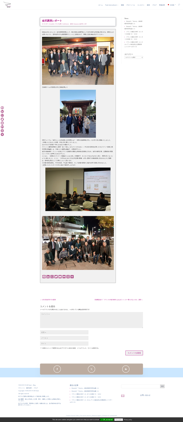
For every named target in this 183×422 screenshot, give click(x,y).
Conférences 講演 (67, 24)
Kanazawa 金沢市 (78, 24)
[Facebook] (2, 108)
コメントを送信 (134, 353)
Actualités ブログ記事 (55, 24)
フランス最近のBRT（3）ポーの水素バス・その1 (86, 397)
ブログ (154, 5)
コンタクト (140, 5)
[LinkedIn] (2, 111)
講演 (148, 5)
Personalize (118, 419)
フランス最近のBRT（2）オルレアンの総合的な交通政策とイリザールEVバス (133, 44)
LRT (85, 24)
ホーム (100, 5)
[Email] (2, 123)
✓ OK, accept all (106, 419)
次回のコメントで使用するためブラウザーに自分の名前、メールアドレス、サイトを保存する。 (71, 348)
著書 (122, 5)
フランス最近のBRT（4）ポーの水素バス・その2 (86, 394)
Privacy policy (128, 419)
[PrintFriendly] (2, 131)
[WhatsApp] (2, 115)
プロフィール (130, 5)
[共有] (2, 134)
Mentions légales (96, 415)
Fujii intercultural (111, 5)
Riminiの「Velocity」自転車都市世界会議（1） (86, 391)
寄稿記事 (162, 5)
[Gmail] (2, 127)
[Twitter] (2, 119)
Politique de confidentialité (109, 415)
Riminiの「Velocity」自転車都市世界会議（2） (86, 388)
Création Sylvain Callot (72, 415)
